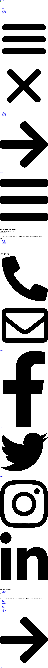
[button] (24, 62)
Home (3, 8)
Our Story (3, 9)
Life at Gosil (4, 12)
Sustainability (4, 10)
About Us (3, 600)
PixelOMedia (18, 587)
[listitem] (24, 236)
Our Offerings (4, 11)
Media (3, 13)
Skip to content (2, 0)
